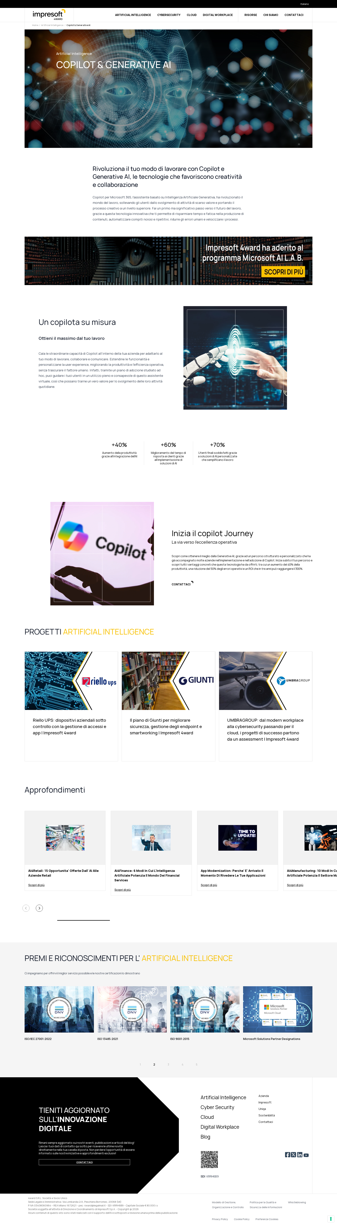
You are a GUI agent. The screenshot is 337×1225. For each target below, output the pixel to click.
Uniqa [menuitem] (262, 1109)
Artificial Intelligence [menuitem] (223, 1097)
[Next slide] (39, 908)
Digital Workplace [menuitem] (220, 1126)
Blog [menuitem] (205, 1136)
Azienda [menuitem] (264, 1096)
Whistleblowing (297, 1202)
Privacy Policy (220, 1219)
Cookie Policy (242, 1219)
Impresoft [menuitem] (265, 1102)
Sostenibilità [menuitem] (267, 1115)
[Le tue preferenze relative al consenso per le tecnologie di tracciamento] (331, 1219)
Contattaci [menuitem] (266, 1122)
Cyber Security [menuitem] (217, 1107)
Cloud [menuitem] (207, 1117)
